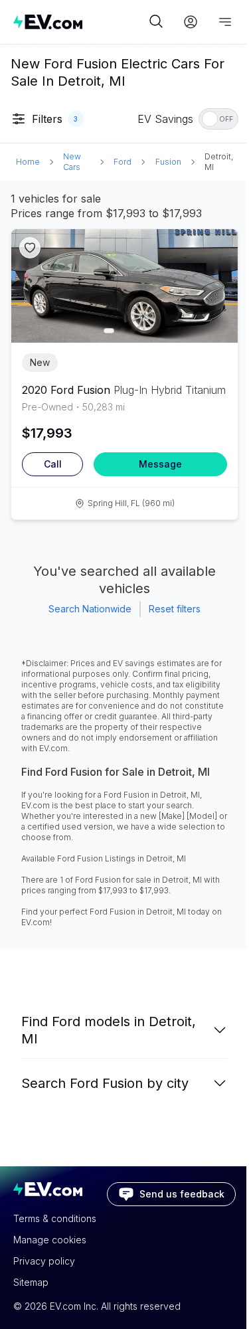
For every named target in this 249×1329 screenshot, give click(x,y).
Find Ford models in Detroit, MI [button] (108, 1030)
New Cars (72, 161)
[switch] (218, 119)
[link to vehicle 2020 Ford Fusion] (124, 286)
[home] (79, 22)
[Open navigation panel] (225, 22)
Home (28, 162)
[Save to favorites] (30, 247)
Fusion (168, 162)
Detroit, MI (219, 161)
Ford (122, 162)
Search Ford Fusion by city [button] (105, 1083)
